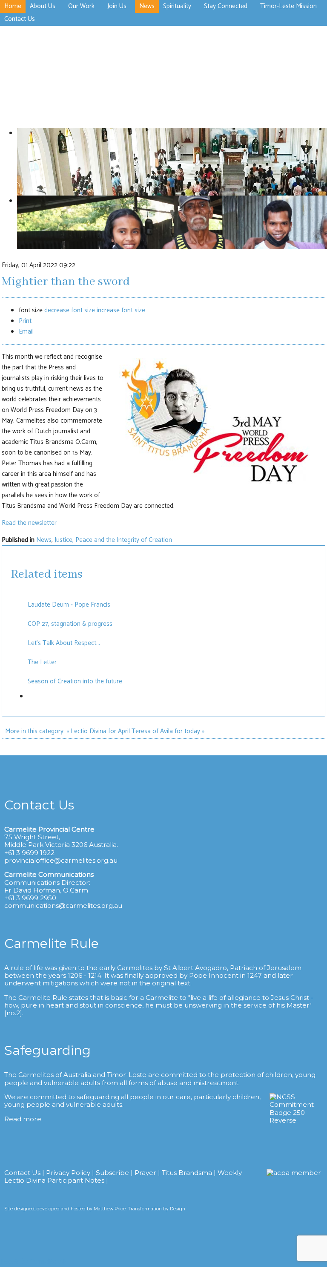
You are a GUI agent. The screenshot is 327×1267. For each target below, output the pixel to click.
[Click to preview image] (214, 483)
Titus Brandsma (187, 1173)
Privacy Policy (68, 1173)
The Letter (42, 662)
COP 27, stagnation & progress (70, 624)
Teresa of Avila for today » (168, 731)
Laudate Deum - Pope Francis (69, 604)
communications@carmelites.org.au (63, 905)
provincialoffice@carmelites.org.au (61, 860)
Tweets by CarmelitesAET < (37, 1261)
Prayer (145, 1173)
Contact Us (22, 1173)
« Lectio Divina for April (98, 731)
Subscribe (112, 1173)
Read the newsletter (29, 523)
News (44, 540)
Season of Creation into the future (75, 681)
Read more (22, 1119)
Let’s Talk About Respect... (65, 643)
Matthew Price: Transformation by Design (139, 1209)
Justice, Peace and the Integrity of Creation (113, 540)
